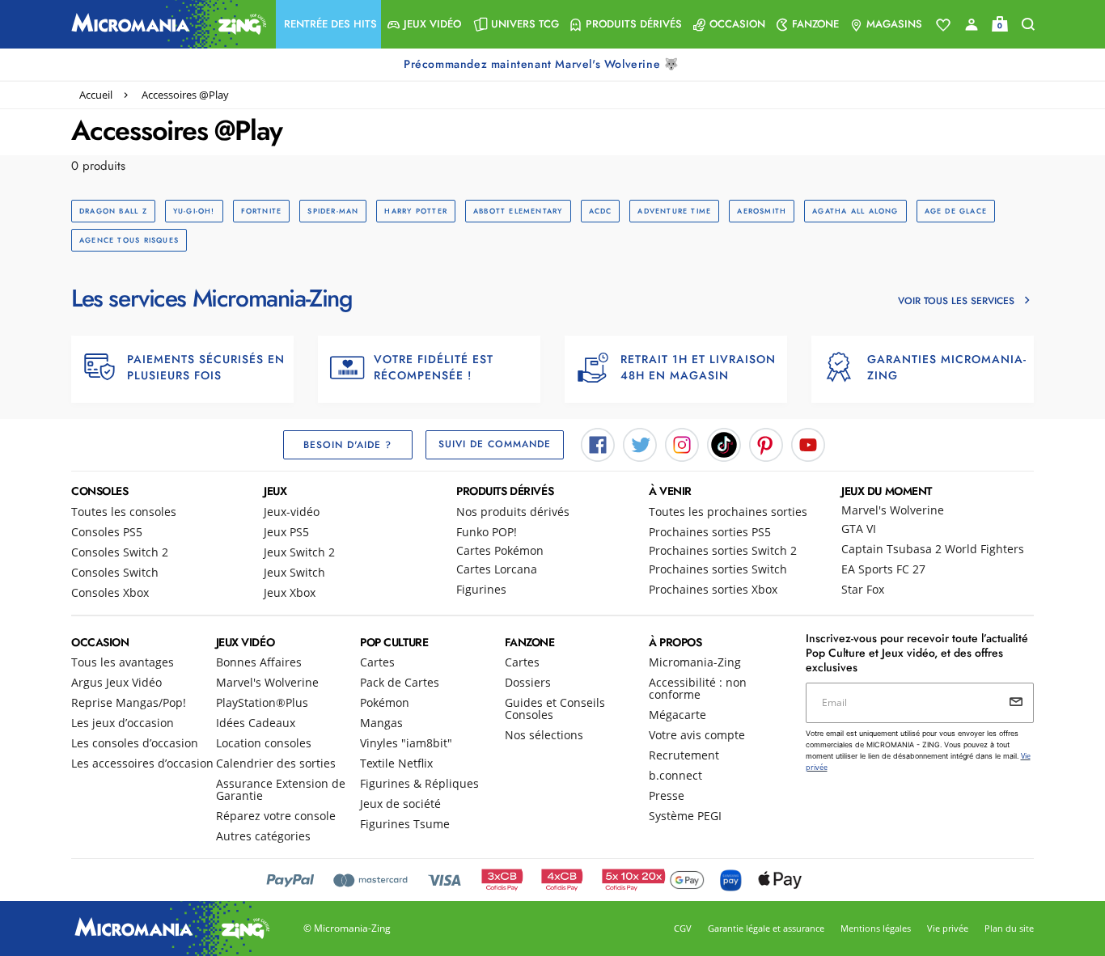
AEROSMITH (761, 210)
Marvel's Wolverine (892, 510)
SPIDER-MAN (332, 210)
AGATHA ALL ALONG (855, 210)
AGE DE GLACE (956, 210)
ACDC (600, 210)
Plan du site (1009, 928)
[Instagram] (682, 443)
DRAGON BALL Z (113, 210)
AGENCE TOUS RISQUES (129, 240)
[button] (328, 24)
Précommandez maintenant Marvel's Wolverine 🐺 (543, 64)
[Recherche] (1028, 24)
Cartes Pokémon (500, 550)
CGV (683, 928)
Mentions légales (875, 928)
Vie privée (947, 928)
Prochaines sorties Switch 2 (723, 550)
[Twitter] (640, 443)
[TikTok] (724, 443)
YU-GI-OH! (194, 210)
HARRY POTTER (415, 210)
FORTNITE (261, 210)
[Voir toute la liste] (943, 25)
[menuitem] (328, 24)
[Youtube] (808, 443)
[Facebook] (598, 443)
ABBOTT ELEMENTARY (518, 210)
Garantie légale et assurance (766, 928)
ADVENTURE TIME (674, 210)
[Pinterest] (766, 443)
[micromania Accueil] (165, 24)
